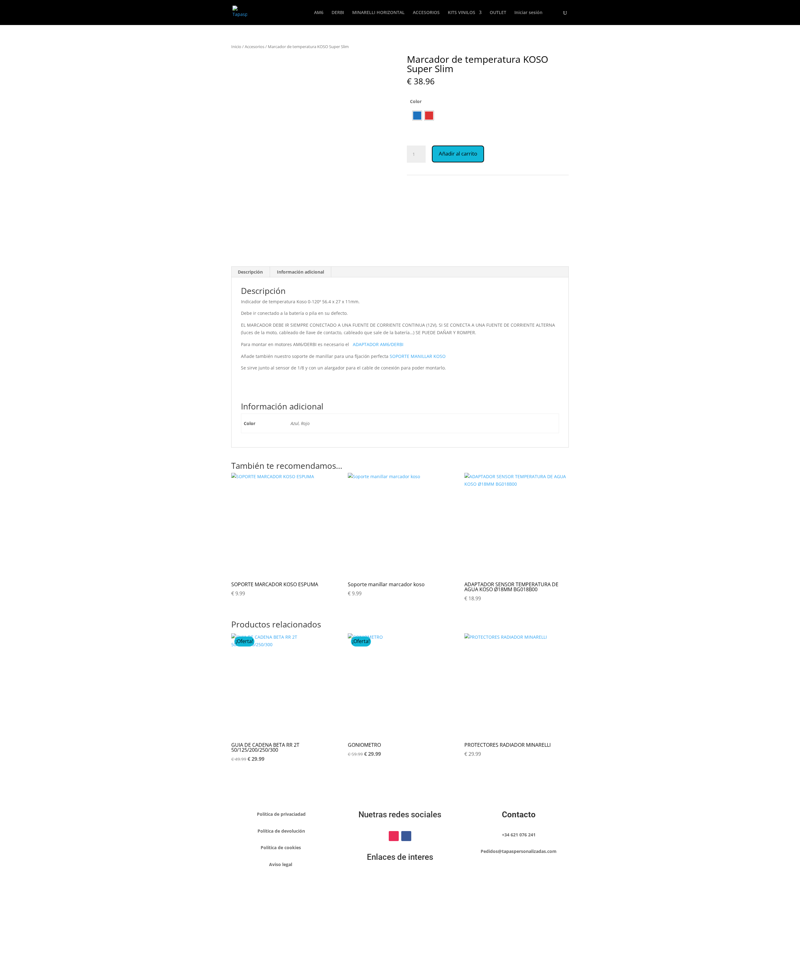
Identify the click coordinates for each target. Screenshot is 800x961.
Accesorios (254, 46)
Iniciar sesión (528, 12)
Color (416, 101)
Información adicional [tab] (300, 272)
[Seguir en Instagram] (394, 836)
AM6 (318, 12)
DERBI (338, 12)
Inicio (236, 46)
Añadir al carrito (458, 153)
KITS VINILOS (461, 12)
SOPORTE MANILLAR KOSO (418, 356)
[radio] (417, 115)
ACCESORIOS (426, 12)
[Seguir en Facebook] (406, 836)
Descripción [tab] (250, 272)
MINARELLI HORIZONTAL (378, 12)
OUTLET (498, 12)
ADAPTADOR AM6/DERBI (378, 344)
